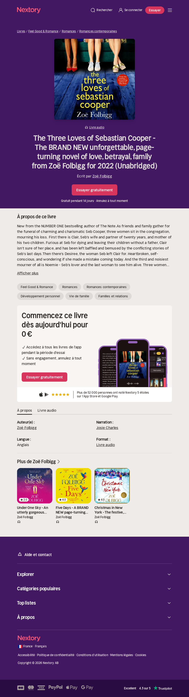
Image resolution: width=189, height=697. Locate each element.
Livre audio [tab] (47, 410)
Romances (69, 31)
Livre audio (105, 444)
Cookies (140, 655)
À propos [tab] (24, 410)
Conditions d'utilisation (92, 655)
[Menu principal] (169, 10)
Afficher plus (27, 273)
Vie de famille (79, 296)
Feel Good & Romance (43, 31)
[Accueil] (52, 10)
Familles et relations (113, 296)
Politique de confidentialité (55, 655)
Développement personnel (40, 296)
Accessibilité (26, 655)
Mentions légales (121, 655)
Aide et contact (38, 554)
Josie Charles (107, 427)
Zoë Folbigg (102, 176)
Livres (21, 31)
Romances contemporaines (98, 31)
